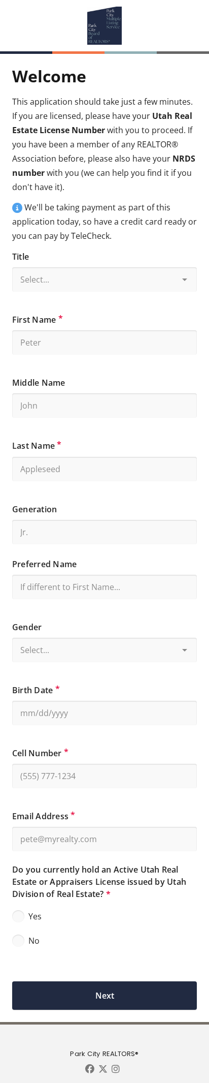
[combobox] (104, 276)
